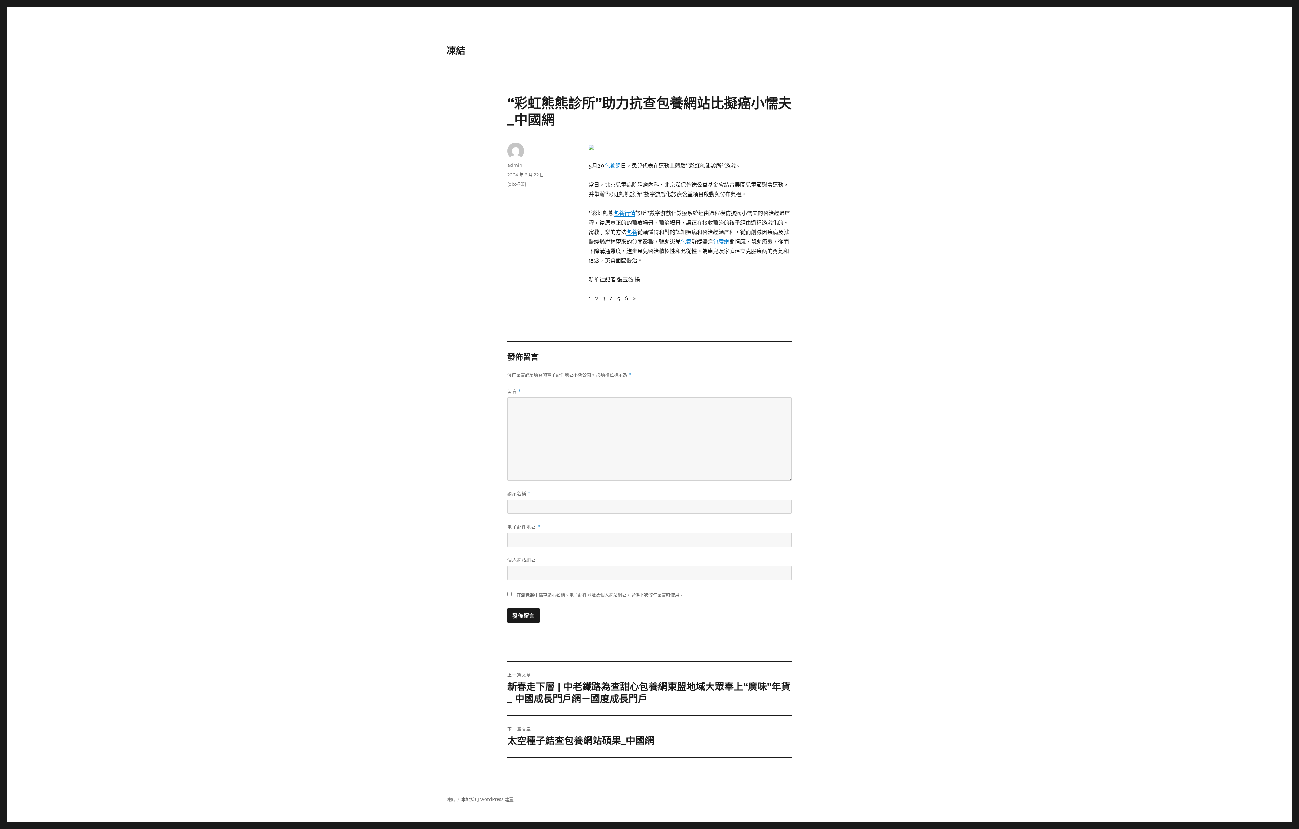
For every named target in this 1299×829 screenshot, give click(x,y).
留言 (514, 391)
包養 (631, 232)
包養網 (613, 165)
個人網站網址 (521, 559)
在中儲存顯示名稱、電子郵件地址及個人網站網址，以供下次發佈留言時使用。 (600, 595)
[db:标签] (516, 184)
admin (514, 165)
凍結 (456, 50)
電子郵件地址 (523, 527)
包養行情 (624, 213)
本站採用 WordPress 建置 (487, 799)
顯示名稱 (519, 494)
